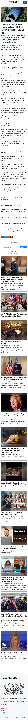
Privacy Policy (22, 717)
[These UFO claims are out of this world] (14, 640)
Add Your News (4, 708)
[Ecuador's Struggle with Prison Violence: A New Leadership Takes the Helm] (14, 602)
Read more (3, 706)
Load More (14, 667)
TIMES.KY (14, 1)
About (17, 717)
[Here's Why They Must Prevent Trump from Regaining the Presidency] (14, 302)
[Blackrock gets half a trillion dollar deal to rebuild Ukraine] (14, 535)
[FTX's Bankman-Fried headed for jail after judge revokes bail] (14, 500)
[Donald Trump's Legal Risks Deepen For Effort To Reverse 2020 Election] (14, 402)
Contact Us (12, 717)
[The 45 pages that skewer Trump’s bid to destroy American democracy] (14, 366)
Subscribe (23, 247)
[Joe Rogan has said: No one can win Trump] (14, 329)
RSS (3, 710)
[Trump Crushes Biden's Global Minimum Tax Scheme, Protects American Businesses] (14, 266)
